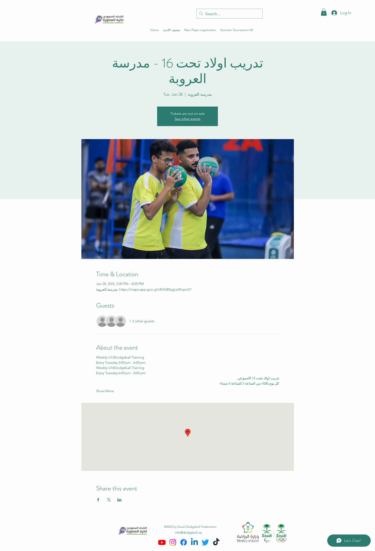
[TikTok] (216, 542)
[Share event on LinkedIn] (119, 500)
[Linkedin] (194, 542)
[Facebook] (183, 542)
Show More (105, 391)
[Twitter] (205, 542)
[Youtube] (162, 542)
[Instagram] (172, 542)
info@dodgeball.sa (188, 532)
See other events (188, 119)
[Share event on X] (109, 500)
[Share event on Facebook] (98, 500)
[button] (324, 12)
